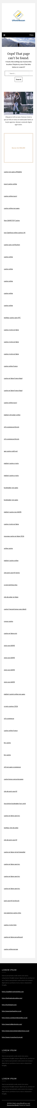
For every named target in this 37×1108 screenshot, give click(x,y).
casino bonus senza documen (13, 779)
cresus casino (8, 621)
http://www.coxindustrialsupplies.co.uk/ (15, 1018)
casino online (8, 257)
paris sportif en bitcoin (11, 901)
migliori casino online (11, 560)
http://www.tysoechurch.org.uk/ (12, 1037)
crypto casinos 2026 (11, 706)
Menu (31, 35)
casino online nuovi (10, 196)
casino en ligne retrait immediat (14, 852)
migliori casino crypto (11, 463)
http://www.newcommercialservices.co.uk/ (15, 1031)
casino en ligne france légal (13, 378)
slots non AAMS (9, 645)
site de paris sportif (10, 791)
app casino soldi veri (11, 451)
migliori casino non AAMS (12, 512)
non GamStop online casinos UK (14, 233)
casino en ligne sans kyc (12, 816)
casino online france (11, 366)
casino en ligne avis (10, 633)
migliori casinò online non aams (14, 694)
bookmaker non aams (11, 488)
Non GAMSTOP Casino (12, 220)
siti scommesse (9, 718)
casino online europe (11, 949)
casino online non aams (12, 208)
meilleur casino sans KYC (12, 318)
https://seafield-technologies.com (13, 991)
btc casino (7, 743)
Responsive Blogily (13, 1105)
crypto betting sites (10, 585)
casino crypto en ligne (11, 330)
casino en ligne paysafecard (13, 937)
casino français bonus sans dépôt (15, 609)
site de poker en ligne (11, 597)
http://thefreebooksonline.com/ (12, 998)
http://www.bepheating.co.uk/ (11, 1011)
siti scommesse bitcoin (11, 427)
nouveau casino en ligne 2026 (14, 536)
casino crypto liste (10, 925)
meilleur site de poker (11, 828)
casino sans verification (12, 245)
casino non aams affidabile (13, 172)
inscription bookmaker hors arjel (15, 803)
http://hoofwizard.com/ (9, 1005)
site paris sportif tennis (12, 573)
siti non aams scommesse (12, 767)
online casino (8, 548)
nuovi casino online (10, 184)
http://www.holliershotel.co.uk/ (12, 1024)
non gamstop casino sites (12, 913)
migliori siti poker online (12, 415)
